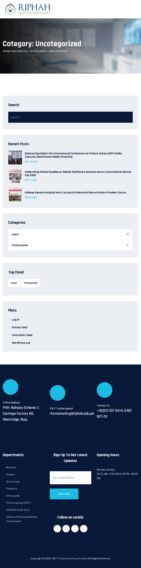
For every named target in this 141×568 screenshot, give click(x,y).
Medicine (11, 467)
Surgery (10, 474)
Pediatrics (11, 488)
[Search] (127, 117)
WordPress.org (21, 343)
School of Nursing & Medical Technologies (21, 519)
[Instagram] (83, 528)
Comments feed (22, 335)
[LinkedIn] (66, 528)
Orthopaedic (13, 495)
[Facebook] (57, 528)
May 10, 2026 (31, 197)
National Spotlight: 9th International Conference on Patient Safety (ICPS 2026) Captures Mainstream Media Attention (73, 155)
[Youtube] (75, 528)
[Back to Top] (133, 562)
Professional (20, 245)
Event (15, 234)
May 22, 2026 (31, 161)
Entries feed (19, 327)
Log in (15, 320)
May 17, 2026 (31, 180)
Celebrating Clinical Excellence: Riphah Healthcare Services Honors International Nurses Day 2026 (78, 173)
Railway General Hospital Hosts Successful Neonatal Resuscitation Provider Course (75, 192)
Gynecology (13, 481)
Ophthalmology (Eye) (18, 509)
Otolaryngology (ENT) (18, 502)
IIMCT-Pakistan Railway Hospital (70, 558)
